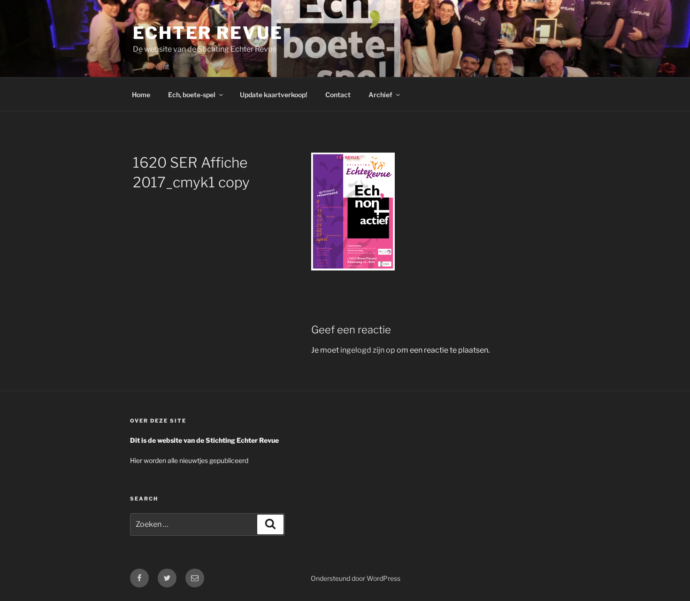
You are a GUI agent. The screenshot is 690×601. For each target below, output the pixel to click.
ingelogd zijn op (367, 350)
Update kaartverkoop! (273, 95)
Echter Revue (208, 33)
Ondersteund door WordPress (355, 578)
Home (141, 95)
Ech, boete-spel (191, 95)
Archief (380, 95)
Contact (338, 95)
